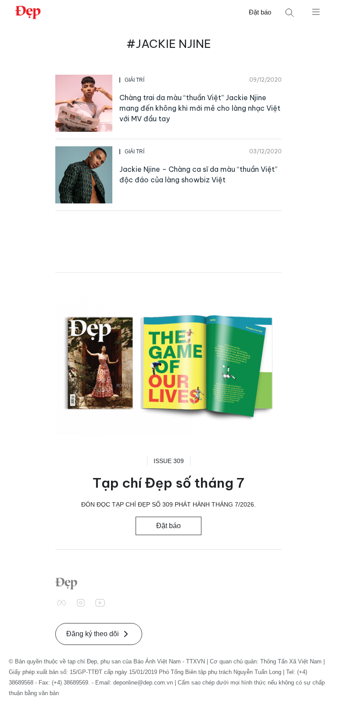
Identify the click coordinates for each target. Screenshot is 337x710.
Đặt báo (260, 12)
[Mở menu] (316, 11)
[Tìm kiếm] (289, 12)
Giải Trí (134, 80)
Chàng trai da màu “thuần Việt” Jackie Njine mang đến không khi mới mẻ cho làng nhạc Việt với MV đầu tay (199, 108)
